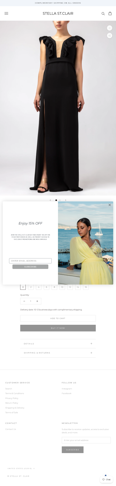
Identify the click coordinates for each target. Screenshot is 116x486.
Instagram (67, 388)
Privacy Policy (11, 398)
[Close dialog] (109, 204)
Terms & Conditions (14, 393)
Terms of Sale (11, 412)
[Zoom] (109, 27)
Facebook (66, 393)
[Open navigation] (6, 13)
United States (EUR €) (20, 468)
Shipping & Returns (37, 353)
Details (29, 344)
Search (8, 388)
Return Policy (11, 403)
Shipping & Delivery (14, 408)
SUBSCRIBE (30, 266)
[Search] (103, 13)
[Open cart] (110, 13)
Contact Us (10, 429)
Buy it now (58, 328)
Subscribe (72, 450)
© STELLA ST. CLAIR (19, 476)
